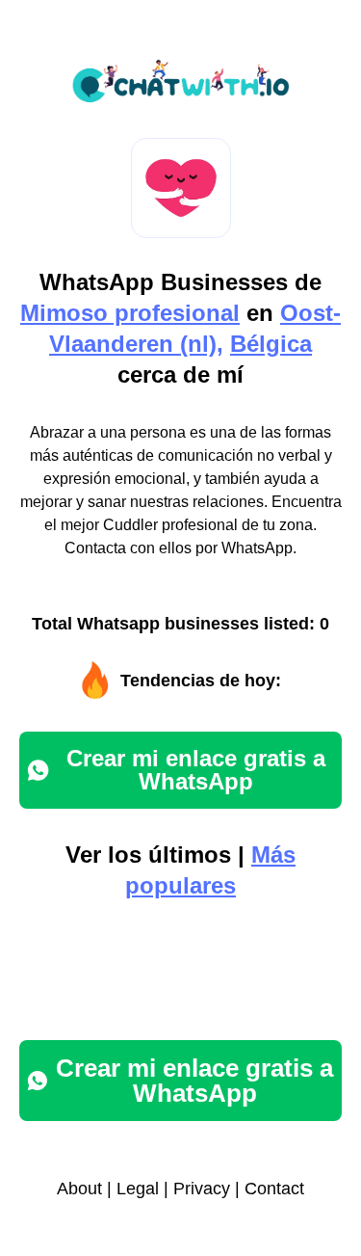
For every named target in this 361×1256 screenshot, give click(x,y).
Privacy (201, 1188)
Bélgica (271, 344)
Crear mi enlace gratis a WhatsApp (195, 769)
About (79, 1188)
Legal (137, 1188)
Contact (274, 1188)
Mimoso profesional (130, 313)
